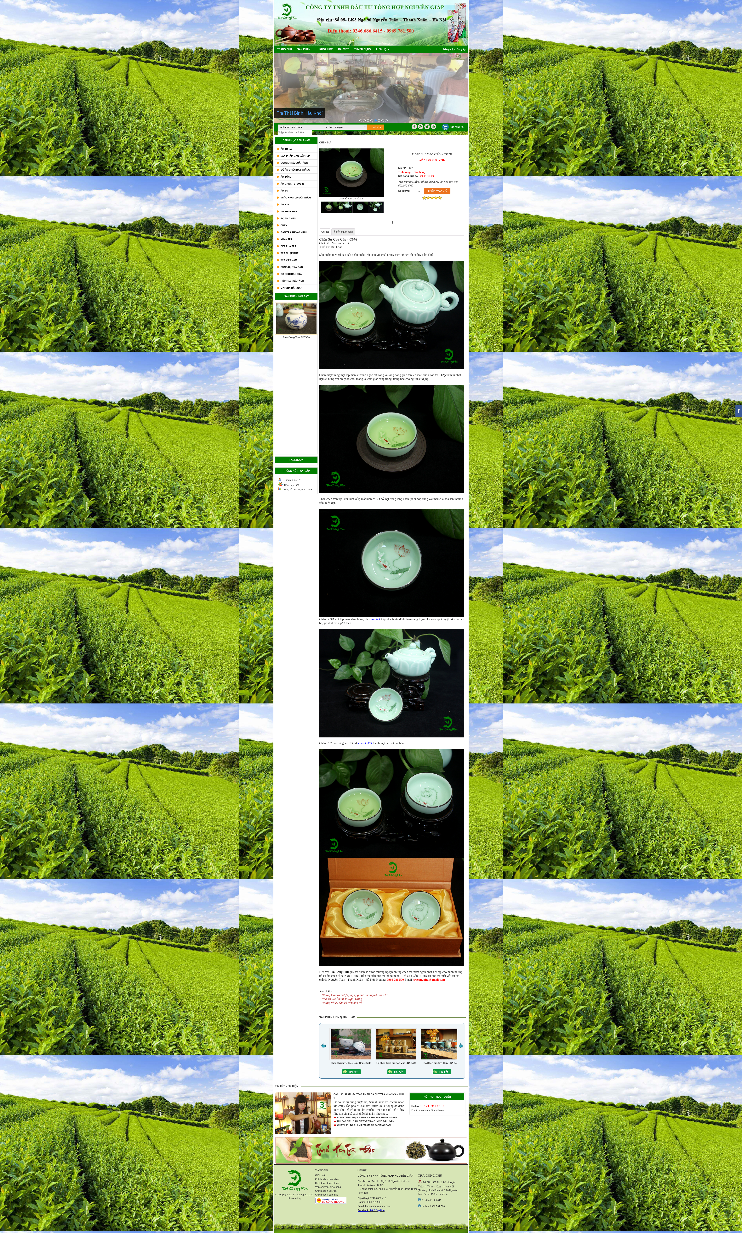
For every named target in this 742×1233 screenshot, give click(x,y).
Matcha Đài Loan (291, 288)
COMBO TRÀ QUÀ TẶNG (294, 163)
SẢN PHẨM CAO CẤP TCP (295, 156)
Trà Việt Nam (289, 260)
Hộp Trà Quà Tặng (292, 281)
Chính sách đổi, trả (325, 1190)
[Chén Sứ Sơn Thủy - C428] (341, 1073)
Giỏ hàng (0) (457, 127)
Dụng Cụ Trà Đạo (292, 267)
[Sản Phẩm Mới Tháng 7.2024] (364, 120)
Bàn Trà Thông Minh (294, 232)
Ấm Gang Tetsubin (292, 183)
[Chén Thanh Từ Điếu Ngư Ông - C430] (432, 1073)
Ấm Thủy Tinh (289, 211)
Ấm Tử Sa (286, 149)
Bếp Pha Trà (288, 246)
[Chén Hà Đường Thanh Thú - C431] (386, 1073)
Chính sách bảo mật (326, 1194)
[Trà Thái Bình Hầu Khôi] (375, 120)
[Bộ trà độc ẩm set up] (368, 120)
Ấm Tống (286, 176)
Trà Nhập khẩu (290, 253)
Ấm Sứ (284, 190)
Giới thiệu (320, 1175)
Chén (284, 225)
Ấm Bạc (285, 204)
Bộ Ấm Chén (288, 218)
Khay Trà (287, 239)
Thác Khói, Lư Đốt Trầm (296, 197)
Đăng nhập (449, 49)
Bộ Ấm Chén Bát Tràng (295, 170)
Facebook (363, 1210)
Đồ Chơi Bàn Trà (291, 274)
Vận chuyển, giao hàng (328, 1187)
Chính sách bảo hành (327, 1179)
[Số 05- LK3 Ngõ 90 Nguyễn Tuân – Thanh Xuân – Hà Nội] (360, 120)
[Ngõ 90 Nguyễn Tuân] (379, 120)
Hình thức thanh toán (327, 1183)
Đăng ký (461, 49)
